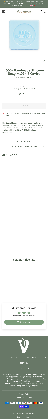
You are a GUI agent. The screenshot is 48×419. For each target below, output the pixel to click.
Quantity (24, 94)
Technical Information (24, 146)
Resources (23, 369)
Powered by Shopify (24, 417)
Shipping (16, 89)
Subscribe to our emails (23, 357)
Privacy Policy (24, 394)
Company (23, 363)
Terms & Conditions (24, 397)
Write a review (24, 322)
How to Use (24, 142)
